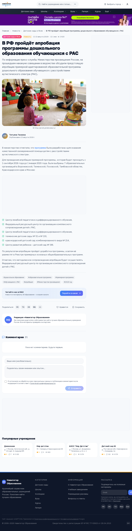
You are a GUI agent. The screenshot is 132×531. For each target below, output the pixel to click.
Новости (16, 31)
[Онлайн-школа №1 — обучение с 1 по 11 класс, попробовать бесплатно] (66, 19)
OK (29, 307)
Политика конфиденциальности (46, 519)
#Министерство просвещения (48, 282)
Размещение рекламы (78, 494)
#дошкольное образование (14, 277)
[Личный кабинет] (127, 4)
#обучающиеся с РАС (12, 282)
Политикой (116, 501)
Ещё (107, 11)
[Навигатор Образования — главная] (6, 4)
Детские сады (27, 11)
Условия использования (69, 519)
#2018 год (68, 282)
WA (34, 307)
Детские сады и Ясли (33, 31)
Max (121, 507)
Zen (127, 507)
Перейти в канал (70, 293)
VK (17, 307)
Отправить (76, 388)
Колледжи (59, 11)
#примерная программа (64, 277)
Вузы (73, 11)
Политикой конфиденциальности (42, 383)
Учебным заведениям (78, 489)
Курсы (98, 11)
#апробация (28, 282)
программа (40, 148)
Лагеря (85, 11)
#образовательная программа (39, 277)
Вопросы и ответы (76, 498)
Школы (44, 11)
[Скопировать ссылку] (40, 307)
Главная (5, 31)
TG (23, 307)
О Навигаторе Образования (80, 485)
